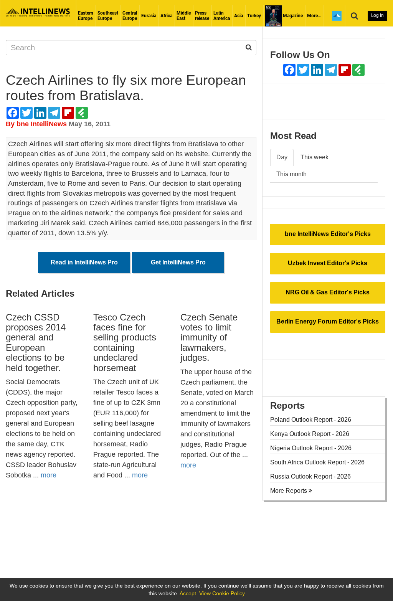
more (48, 475)
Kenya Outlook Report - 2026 (309, 434)
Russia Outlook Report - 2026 (310, 476)
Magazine (292, 15)
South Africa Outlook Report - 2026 (317, 462)
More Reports (289, 490)
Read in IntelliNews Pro (84, 262)
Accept (188, 593)
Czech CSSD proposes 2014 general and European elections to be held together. (36, 342)
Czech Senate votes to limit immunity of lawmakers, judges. (209, 337)
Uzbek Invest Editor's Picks (327, 263)
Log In (377, 15)
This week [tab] (315, 157)
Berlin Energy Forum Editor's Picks (327, 321)
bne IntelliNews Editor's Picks (328, 234)
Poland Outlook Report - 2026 (310, 419)
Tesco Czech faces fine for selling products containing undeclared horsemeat (124, 342)
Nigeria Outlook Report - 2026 (311, 448)
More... (314, 15)
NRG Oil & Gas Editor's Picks (328, 292)
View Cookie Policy (222, 593)
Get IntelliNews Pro (178, 262)
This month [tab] (291, 174)
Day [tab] (281, 157)
